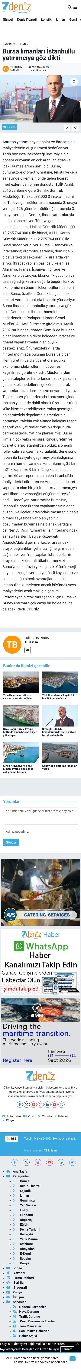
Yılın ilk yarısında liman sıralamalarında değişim (17, 697)
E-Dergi (25, 1253)
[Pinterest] (34, 1104)
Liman (60, 19)
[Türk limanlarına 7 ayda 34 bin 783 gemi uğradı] (60, 682)
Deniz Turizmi (29, 1229)
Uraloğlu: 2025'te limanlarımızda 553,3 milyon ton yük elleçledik (59, 732)
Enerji (23, 1210)
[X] (27, 1104)
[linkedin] (72, 1162)
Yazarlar (47, 1116)
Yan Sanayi (27, 1205)
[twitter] (26, 1162)
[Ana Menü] (75, 7)
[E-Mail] (27, 650)
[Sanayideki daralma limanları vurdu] (60, 752)
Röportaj (25, 1220)
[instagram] (38, 1162)
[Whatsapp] (61, 1104)
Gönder (11, 842)
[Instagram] (40, 1104)
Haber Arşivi (28, 1336)
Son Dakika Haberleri (34, 1331)
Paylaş (11, 127)
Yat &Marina (28, 1239)
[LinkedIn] (47, 1104)
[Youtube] (54, 1104)
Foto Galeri (14, 1116)
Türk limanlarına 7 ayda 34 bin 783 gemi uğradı (58, 697)
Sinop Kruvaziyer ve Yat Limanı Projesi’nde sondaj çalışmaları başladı (18, 769)
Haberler (9, 44)
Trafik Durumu (29, 1316)
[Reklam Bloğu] (40, 892)
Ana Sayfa (20, 1171)
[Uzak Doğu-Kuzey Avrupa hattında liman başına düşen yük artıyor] (21, 715)
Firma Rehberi (23, 1278)
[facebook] (14, 1162)
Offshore (26, 1244)
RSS (13, 1138)
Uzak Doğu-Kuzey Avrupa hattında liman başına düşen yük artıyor (20, 732)
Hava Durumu (29, 1311)
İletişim (63, 1116)
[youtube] (49, 1162)
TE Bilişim (50, 1150)
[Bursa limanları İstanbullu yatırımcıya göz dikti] (40, 99)
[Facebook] (20, 1104)
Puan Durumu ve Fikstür (37, 1321)
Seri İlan (19, 1282)
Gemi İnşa (27, 1200)
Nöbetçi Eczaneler (32, 1307)
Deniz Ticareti (27, 19)
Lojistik (46, 19)
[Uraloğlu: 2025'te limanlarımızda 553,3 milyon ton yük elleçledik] (60, 715)
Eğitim (24, 1224)
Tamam (67, 1349)
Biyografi (20, 1287)
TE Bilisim (31, 642)
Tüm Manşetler (30, 1326)
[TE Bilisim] (12, 644)
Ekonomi (26, 1215)
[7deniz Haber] (16, 7)
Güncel (8, 19)
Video (31, 1116)
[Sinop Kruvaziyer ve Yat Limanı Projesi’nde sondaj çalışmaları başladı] (21, 752)
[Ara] (70, 7)
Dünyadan (27, 1249)
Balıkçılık (26, 1234)
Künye (10, 1120)
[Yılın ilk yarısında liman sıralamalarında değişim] (21, 682)
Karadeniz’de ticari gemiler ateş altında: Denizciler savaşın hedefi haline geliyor (41, 1362)
